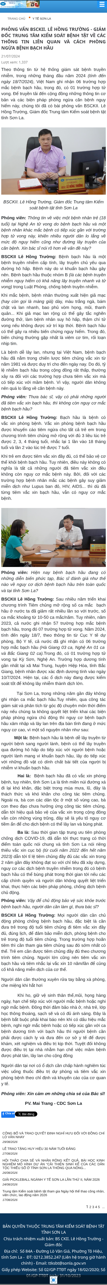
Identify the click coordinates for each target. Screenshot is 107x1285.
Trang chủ (16, 18)
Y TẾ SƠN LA (42, 18)
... (103, 1207)
